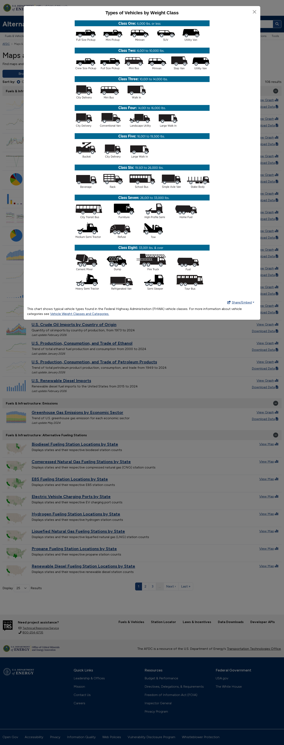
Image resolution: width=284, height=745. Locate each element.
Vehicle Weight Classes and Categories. (79, 314)
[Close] (254, 11)
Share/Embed (242, 302)
